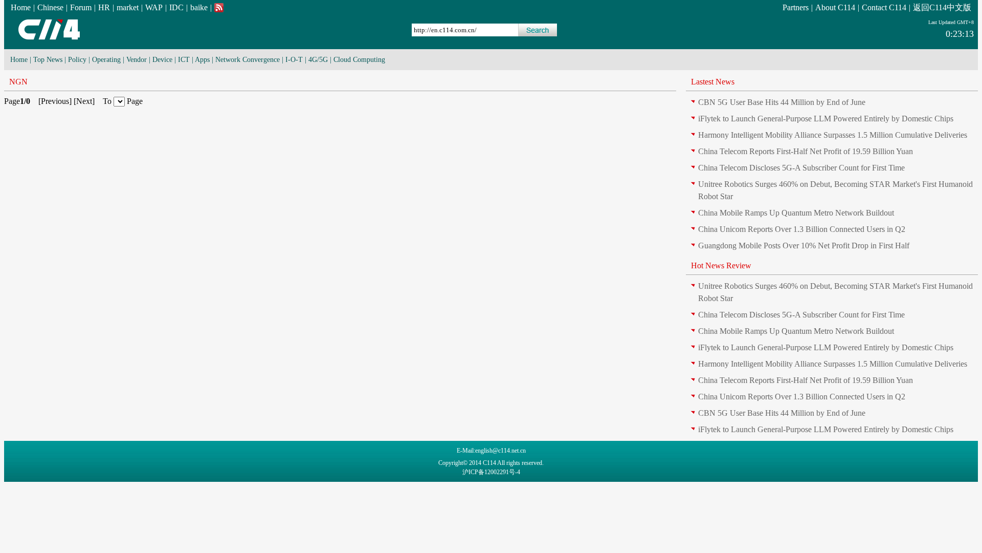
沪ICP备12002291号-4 (491, 472)
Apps (202, 59)
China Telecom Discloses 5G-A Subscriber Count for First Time (801, 167)
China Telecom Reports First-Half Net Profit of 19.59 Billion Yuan (805, 151)
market (128, 7)
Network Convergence (247, 59)
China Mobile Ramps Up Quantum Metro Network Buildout (796, 212)
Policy (77, 59)
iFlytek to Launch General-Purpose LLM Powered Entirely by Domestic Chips (825, 118)
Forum (81, 7)
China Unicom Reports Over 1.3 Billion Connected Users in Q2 (801, 229)
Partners (796, 7)
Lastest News (712, 81)
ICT (184, 59)
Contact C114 (884, 7)
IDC (176, 7)
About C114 (835, 7)
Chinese (50, 7)
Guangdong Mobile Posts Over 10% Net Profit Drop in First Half (803, 245)
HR (104, 7)
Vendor (136, 59)
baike (199, 7)
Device (162, 59)
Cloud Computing (359, 59)
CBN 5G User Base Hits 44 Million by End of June (781, 102)
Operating (106, 59)
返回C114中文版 (942, 7)
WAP (154, 7)
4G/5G (318, 59)
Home (21, 7)
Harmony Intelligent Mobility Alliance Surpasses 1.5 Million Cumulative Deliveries (832, 135)
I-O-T (294, 59)
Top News (47, 59)
